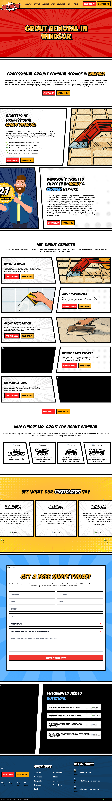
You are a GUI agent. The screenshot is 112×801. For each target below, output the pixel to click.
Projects (46, 4)
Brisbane (38, 785)
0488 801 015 (85, 772)
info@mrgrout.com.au (89, 781)
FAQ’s (36, 789)
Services (37, 4)
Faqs (53, 4)
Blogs (69, 4)
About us (28, 4)
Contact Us (61, 4)
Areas (76, 4)
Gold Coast (58, 785)
